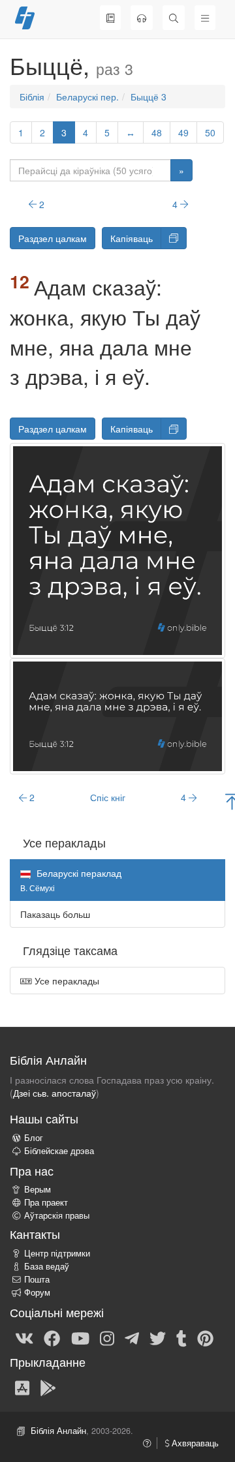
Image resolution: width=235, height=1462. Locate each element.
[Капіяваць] (174, 238)
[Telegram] (132, 1337)
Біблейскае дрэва (59, 1151)
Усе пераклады (65, 980)
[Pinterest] (205, 1337)
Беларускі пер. (87, 96)
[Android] (48, 1387)
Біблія (32, 96)
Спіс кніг (107, 797)
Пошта (37, 1279)
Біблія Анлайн (58, 1431)
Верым (37, 1189)
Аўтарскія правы (56, 1215)
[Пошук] (174, 17)
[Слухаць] (142, 17)
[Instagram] (107, 1337)
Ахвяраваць (194, 1443)
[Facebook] (52, 1337)
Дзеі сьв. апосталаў (54, 1092)
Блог (33, 1138)
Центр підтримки (57, 1253)
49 (183, 132)
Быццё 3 (148, 96)
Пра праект (46, 1202)
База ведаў (46, 1266)
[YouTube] (80, 1337)
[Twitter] (157, 1337)
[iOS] (22, 1387)
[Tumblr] (181, 1337)
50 (210, 132)
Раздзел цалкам (52, 238)
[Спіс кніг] (110, 17)
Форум (37, 1292)
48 (156, 132)
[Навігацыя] (205, 17)
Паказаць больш (55, 914)
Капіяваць (131, 238)
